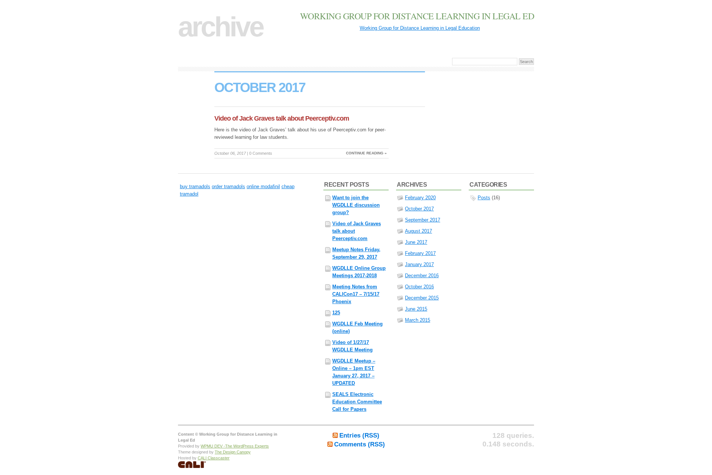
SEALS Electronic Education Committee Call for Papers (357, 402)
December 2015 (422, 298)
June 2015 (416, 309)
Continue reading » (366, 153)
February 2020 (420, 197)
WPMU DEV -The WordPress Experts (235, 446)
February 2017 (420, 253)
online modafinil (263, 186)
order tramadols (228, 186)
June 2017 (416, 242)
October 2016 (419, 286)
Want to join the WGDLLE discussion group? (356, 205)
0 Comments (260, 153)
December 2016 (422, 275)
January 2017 (419, 264)
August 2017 (418, 231)
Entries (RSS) (359, 435)
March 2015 (417, 320)
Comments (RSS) (359, 444)
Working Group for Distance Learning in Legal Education (420, 28)
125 (336, 312)
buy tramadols (195, 186)
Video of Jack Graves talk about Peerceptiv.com (281, 118)
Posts (484, 197)
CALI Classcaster (214, 458)
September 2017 (422, 220)
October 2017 (419, 209)
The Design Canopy (233, 452)
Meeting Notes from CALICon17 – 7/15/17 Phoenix (355, 294)
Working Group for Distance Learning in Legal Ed (417, 16)
